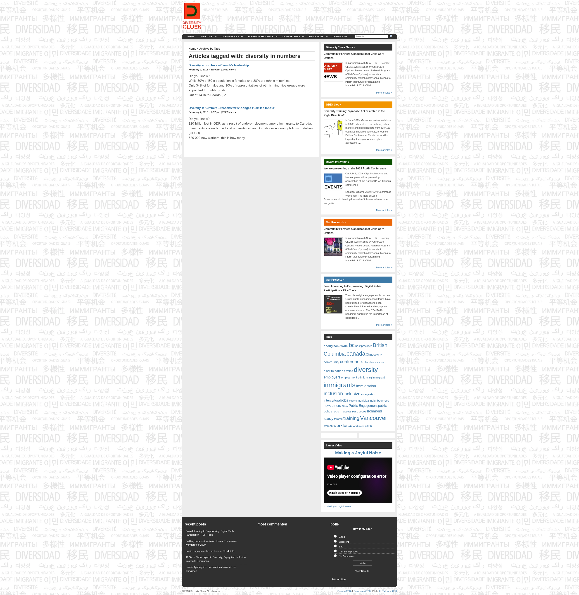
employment (349, 377)
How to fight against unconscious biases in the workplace (211, 569)
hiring (369, 377)
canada (355, 353)
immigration (366, 386)
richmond (374, 411)
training (351, 418)
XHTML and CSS (388, 591)
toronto (338, 419)
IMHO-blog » (334, 104)
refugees (346, 411)
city (379, 354)
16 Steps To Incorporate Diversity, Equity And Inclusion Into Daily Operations (216, 559)
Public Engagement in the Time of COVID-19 (210, 551)
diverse (348, 371)
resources (359, 411)
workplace (358, 426)
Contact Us (340, 36)
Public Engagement (363, 405)
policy (345, 406)
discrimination (333, 371)
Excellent (344, 541)
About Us (207, 36)
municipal (364, 400)
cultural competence (374, 362)
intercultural (332, 400)
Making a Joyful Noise (358, 452)
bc (352, 345)
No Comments (347, 556)
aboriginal (331, 346)
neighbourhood (379, 400)
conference (351, 361)
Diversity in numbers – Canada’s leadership (219, 65)
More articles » (384, 92)
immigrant (379, 377)
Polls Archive (339, 579)
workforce (342, 425)
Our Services (230, 36)
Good (342, 536)
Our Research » (336, 222)
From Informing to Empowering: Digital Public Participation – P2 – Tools (210, 533)
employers (332, 377)
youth (368, 426)
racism (337, 411)
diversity (366, 369)
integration (368, 394)
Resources (316, 36)
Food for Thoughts (260, 36)
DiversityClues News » (340, 47)
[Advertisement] (312, 12)
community (331, 362)
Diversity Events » (338, 162)
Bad (341, 546)
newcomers (332, 405)
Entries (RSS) (344, 591)
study (328, 418)
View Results (362, 571)
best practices (363, 346)
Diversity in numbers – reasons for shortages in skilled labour (231, 108)
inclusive (352, 393)
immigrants (340, 385)
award (343, 346)
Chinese (371, 354)
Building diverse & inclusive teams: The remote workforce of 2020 (211, 543)
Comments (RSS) (362, 591)
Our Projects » (335, 279)
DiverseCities (291, 36)
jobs (344, 400)
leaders (353, 400)
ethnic (361, 377)
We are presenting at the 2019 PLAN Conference (355, 168)
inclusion (333, 393)
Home (190, 36)
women (328, 426)
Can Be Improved (348, 551)
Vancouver (373, 418)
